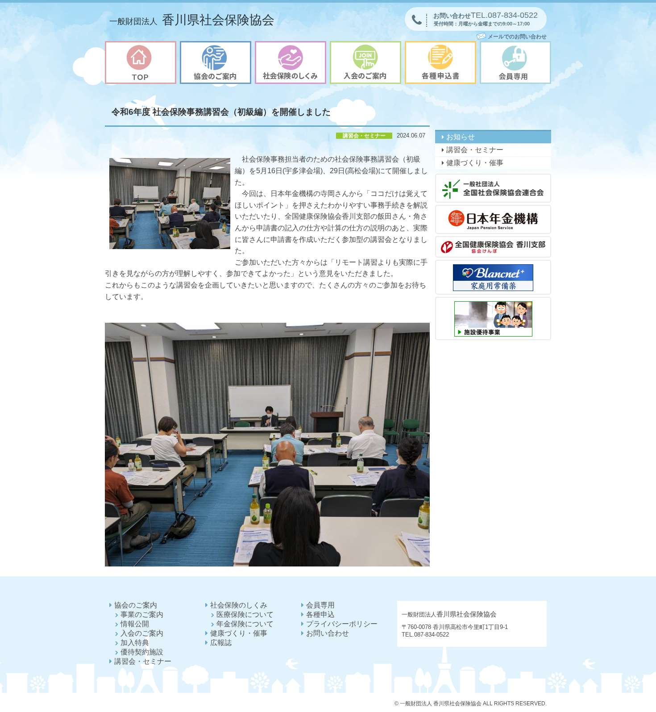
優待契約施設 (141, 652)
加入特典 (134, 642)
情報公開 (134, 624)
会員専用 (320, 605)
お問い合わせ (327, 633)
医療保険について (245, 614)
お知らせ (460, 137)
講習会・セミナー (474, 150)
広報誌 (221, 642)
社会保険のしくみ (238, 605)
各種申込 (320, 614)
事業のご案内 (141, 614)
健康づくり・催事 (474, 163)
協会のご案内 (135, 605)
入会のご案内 (141, 633)
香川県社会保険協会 (191, 20)
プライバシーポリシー (342, 624)
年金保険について (245, 624)
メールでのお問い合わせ (517, 36)
